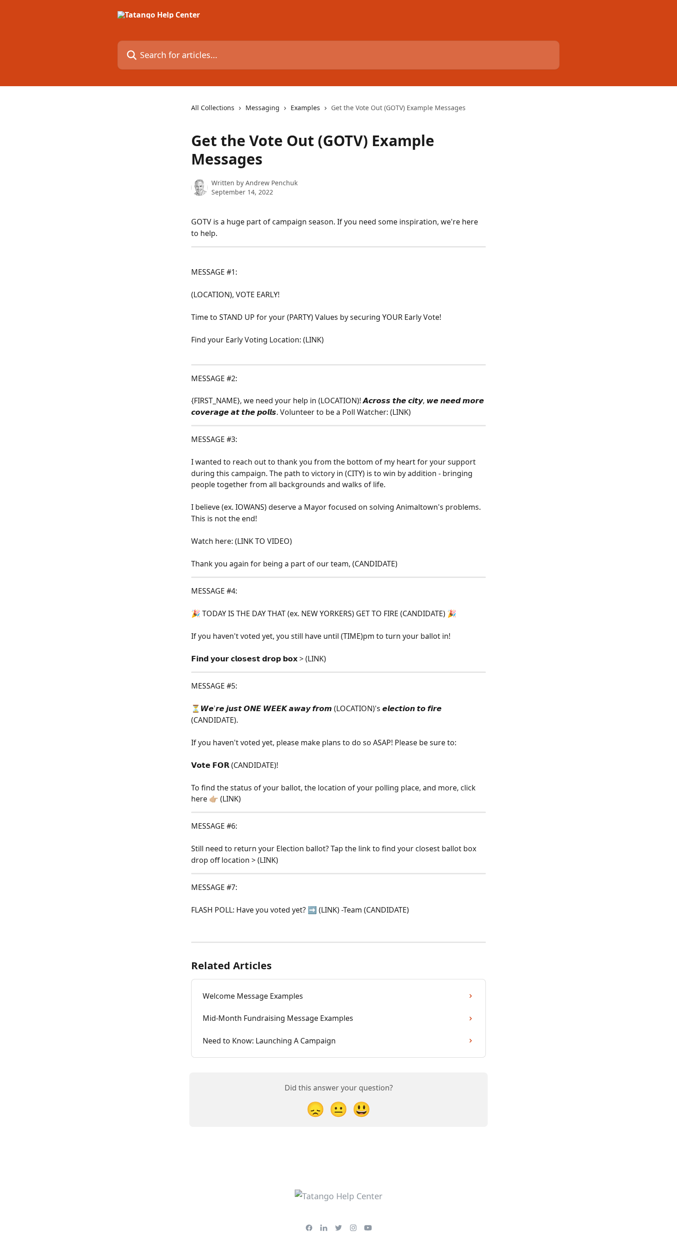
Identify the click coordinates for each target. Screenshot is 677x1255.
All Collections (212, 107)
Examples (305, 107)
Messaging (262, 107)
